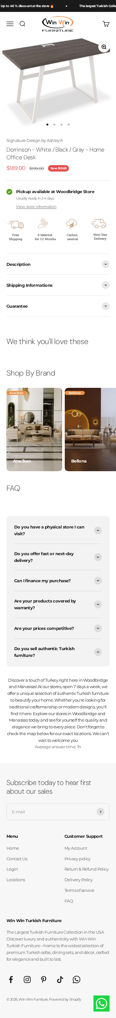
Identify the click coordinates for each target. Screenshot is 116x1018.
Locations (15, 879)
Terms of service (79, 890)
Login (12, 869)
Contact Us (16, 858)
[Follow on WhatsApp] (76, 979)
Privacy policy (77, 858)
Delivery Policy (78, 879)
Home (12, 848)
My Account (75, 848)
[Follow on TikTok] (60, 979)
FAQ (68, 900)
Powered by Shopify (65, 999)
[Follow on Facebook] (10, 979)
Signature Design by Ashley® (34, 140)
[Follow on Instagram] (27, 979)
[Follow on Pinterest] (43, 979)
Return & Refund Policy (86, 869)
